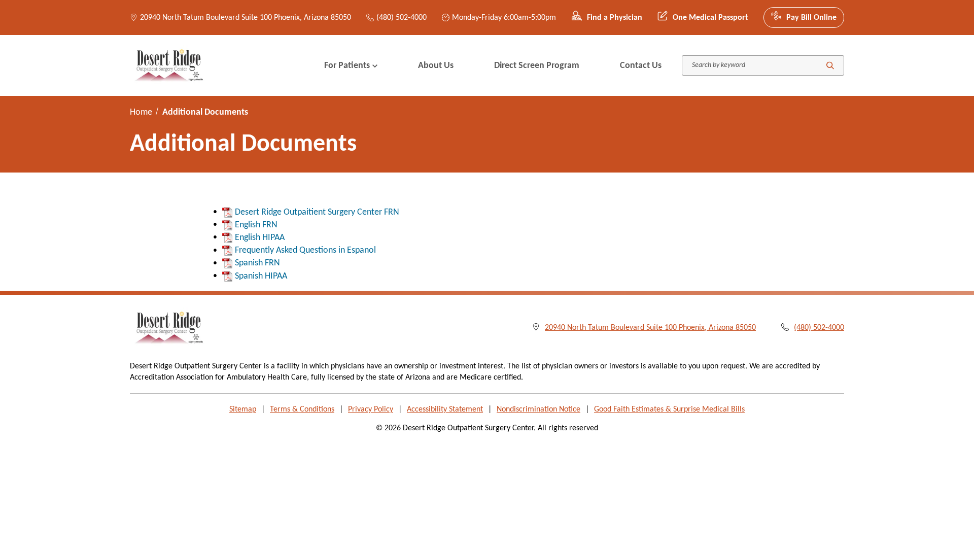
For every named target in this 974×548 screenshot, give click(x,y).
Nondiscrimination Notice (538, 409)
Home (141, 112)
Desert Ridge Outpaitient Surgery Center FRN (317, 212)
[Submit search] (830, 66)
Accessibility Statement (445, 409)
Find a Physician (614, 18)
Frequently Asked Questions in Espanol (305, 250)
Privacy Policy (370, 409)
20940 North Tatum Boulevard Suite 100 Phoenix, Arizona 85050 (245, 18)
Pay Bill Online (811, 18)
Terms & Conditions (302, 409)
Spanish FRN (257, 263)
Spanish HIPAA (261, 276)
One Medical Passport (710, 18)
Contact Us (641, 66)
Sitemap (242, 409)
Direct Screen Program (536, 66)
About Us (436, 66)
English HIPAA (260, 238)
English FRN (256, 225)
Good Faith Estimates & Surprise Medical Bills (669, 409)
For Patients (347, 66)
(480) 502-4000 (401, 18)
